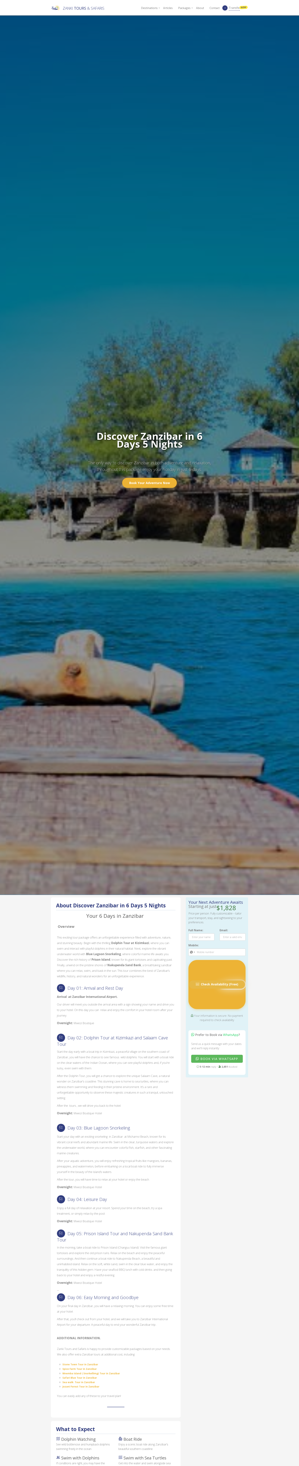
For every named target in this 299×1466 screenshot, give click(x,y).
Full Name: (195, 930)
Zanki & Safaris (83, 8)
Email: (224, 930)
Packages (184, 8)
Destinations (149, 8)
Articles (168, 8)
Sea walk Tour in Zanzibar (78, 1382)
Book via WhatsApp (218, 1059)
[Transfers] (225, 9)
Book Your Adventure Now (149, 483)
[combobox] (192, 952)
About (200, 8)
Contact (215, 8)
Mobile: (193, 945)
